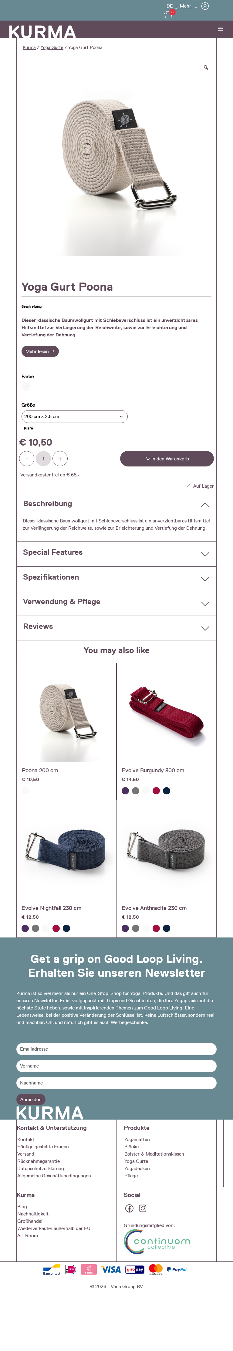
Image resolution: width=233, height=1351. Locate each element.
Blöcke (131, 1147)
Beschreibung (47, 503)
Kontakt (25, 1139)
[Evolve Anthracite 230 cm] (166, 849)
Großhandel (29, 1221)
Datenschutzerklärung (40, 1168)
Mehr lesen (37, 351)
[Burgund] (156, 790)
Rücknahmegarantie (38, 1161)
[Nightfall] (166, 790)
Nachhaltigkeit (33, 1214)
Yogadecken (137, 1168)
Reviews (38, 626)
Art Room (27, 1235)
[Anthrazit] (135, 790)
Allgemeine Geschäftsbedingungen (54, 1176)
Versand (25, 1154)
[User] (205, 6)
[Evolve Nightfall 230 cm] (66, 850)
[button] (170, 6)
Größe (28, 405)
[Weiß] (25, 790)
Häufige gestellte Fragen (43, 1147)
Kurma (29, 47)
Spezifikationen (51, 576)
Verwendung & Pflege (61, 601)
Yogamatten (137, 1139)
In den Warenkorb (169, 459)
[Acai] (125, 790)
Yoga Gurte (52, 47)
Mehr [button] (186, 6)
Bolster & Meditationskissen (154, 1154)
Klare (28, 428)
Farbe (28, 376)
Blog (22, 1206)
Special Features (53, 552)
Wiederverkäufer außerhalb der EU (53, 1228)
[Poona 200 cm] (66, 712)
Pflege (131, 1176)
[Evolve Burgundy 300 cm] (166, 712)
